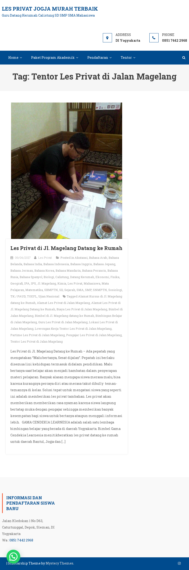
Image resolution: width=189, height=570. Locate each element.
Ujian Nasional (48, 296)
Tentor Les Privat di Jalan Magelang (36, 341)
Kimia (61, 283)
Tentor (126, 57)
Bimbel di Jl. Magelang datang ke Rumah (64, 316)
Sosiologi (115, 290)
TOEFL (32, 296)
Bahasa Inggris (81, 264)
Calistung (62, 277)
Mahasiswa (92, 283)
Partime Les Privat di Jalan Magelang (37, 335)
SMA (80, 290)
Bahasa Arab (98, 258)
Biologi (49, 277)
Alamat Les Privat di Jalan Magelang (63, 303)
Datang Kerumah (82, 277)
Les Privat (45, 258)
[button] (13, 557)
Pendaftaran (97, 57)
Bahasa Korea (44, 270)
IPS (33, 283)
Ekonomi (102, 277)
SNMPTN (100, 290)
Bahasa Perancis (94, 270)
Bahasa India (33, 264)
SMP (88, 290)
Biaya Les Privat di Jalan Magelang (81, 309)
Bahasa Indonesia (56, 264)
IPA (27, 283)
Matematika (34, 290)
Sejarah (69, 290)
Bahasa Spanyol (31, 277)
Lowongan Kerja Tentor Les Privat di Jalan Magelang (73, 328)
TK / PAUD (18, 296)
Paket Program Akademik (53, 57)
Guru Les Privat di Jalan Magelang (63, 322)
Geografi (16, 283)
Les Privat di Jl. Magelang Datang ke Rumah (66, 248)
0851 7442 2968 (21, 540)
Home (13, 57)
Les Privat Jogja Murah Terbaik (50, 8)
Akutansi (81, 258)
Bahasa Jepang (104, 264)
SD (61, 290)
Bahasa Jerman (21, 270)
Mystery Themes (59, 563)
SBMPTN (51, 290)
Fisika (114, 277)
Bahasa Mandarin (68, 270)
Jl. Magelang (46, 283)
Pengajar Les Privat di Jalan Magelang (94, 335)
